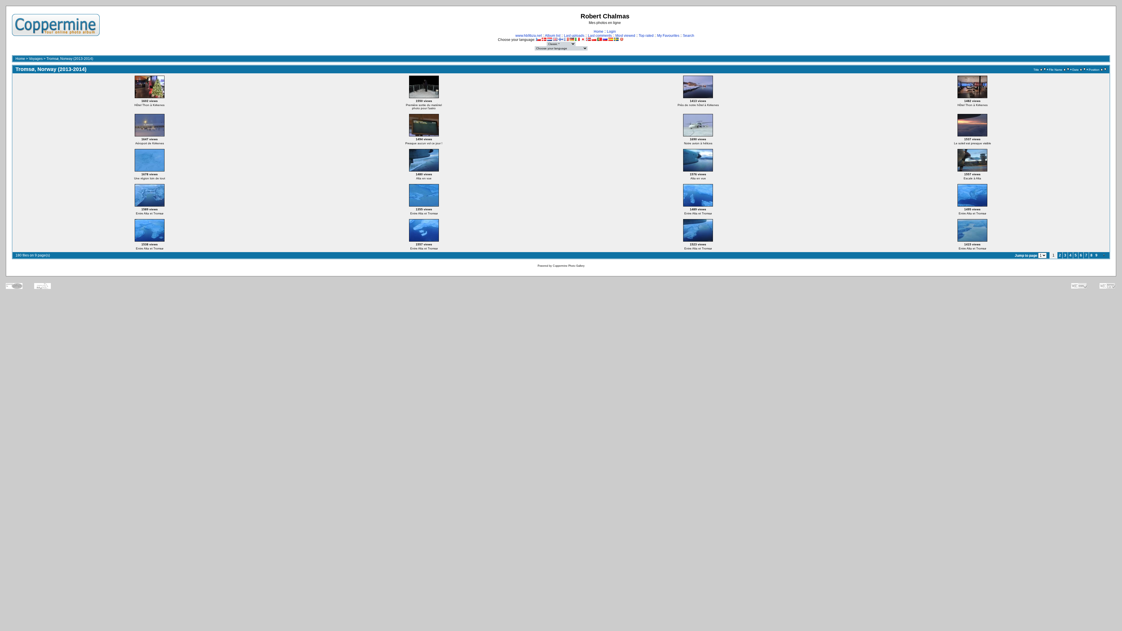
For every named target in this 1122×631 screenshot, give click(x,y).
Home (598, 32)
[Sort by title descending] (1044, 69)
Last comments (600, 36)
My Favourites (668, 36)
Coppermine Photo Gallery (569, 265)
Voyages (36, 59)
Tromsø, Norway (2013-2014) (69, 59)
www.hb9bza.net (528, 36)
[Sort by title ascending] (1041, 69)
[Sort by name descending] (1068, 69)
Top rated (646, 36)
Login (611, 32)
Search (688, 36)
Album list (552, 36)
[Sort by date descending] (1084, 69)
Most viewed (625, 36)
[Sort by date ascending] (1081, 69)
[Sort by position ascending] (1101, 69)
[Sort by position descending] (1105, 69)
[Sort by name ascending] (1064, 69)
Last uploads (574, 36)
